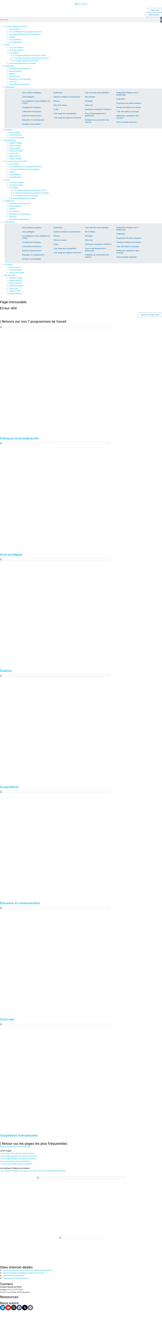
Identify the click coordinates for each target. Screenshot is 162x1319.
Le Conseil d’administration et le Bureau (24, 169)
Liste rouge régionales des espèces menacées (19, 1156)
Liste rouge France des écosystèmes (15, 1161)
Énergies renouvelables (31, 124)
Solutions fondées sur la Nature (128, 107)
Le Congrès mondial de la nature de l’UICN (29, 190)
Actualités (8, 265)
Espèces (12, 209)
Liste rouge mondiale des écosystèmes (16, 1164)
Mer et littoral (90, 97)
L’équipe (12, 172)
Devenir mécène (15, 294)
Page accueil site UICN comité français (15, 1147)
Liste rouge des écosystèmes (65, 113)
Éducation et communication (33, 120)
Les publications (15, 177)
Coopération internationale (19, 219)
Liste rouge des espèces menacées (67, 118)
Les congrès (13, 188)
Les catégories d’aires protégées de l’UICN (36, 102)
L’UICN (6, 180)
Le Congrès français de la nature (25, 196)
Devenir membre (15, 280)
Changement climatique (31, 107)
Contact (6, 1284)
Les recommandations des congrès (22, 198)
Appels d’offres (15, 291)
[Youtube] (8, 1307)
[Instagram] (14, 1307)
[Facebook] (19, 1307)
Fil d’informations (15, 270)
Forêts (56, 109)
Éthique (57, 101)
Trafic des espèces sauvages (127, 111)
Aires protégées (28, 97)
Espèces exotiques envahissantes (67, 97)
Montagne (89, 101)
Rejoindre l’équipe (15, 278)
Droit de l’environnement (31, 116)
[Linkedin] (3, 1307)
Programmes (9, 201)
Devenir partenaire (16, 286)
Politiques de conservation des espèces (97, 121)
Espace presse (14, 267)
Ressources (9, 1297)
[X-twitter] (25, 1307)
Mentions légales (51, 1314)
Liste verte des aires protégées (97, 93)
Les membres (14, 164)
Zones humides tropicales (126, 122)
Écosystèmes (14, 211)
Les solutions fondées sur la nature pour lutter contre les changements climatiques (33, 1171)
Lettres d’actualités (16, 272)
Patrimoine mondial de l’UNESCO (98, 109)
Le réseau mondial (16, 185)
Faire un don (13, 288)
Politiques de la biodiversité (19, 203)
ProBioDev (120, 99)
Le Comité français (16, 182)
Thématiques (9, 222)
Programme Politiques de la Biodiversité (127, 94)
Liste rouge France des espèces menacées (17, 1153)
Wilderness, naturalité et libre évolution (127, 117)
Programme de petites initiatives (128, 103)
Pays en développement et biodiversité (95, 115)
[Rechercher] (161, 20)
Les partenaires (15, 174)
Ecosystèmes (9, 787)
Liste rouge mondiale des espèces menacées (18, 1159)
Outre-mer (89, 105)
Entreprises (58, 93)
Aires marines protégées (31, 93)
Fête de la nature (60, 105)
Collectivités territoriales (31, 111)
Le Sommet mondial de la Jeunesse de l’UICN (30, 193)
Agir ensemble (9, 275)
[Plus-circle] (30, 1307)
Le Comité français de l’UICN (15, 161)
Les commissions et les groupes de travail (25, 167)
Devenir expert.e (15, 283)
